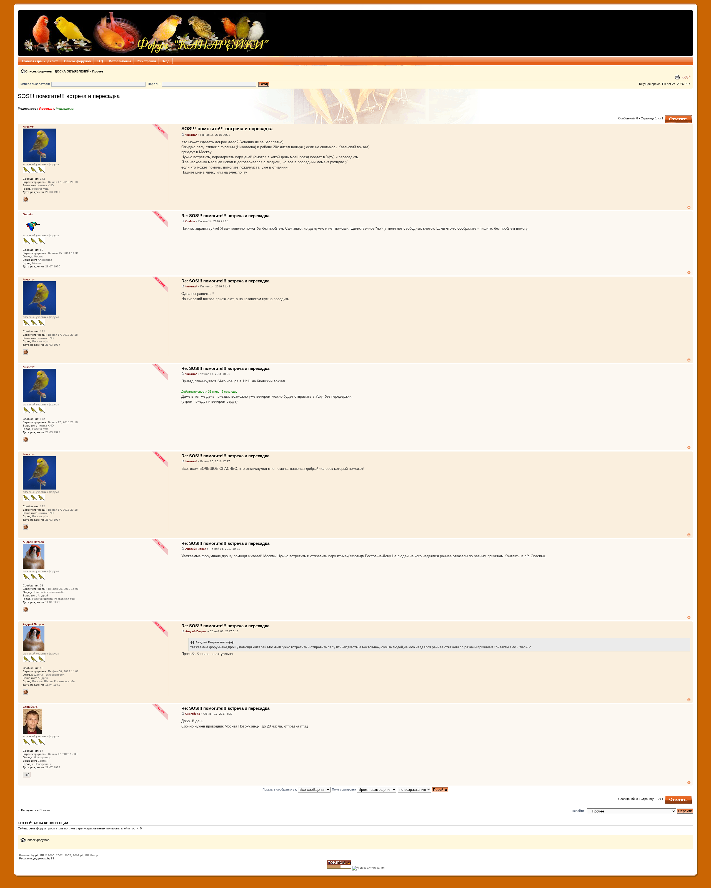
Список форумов (77, 61)
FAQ (100, 61)
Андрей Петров (195, 548)
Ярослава (46, 108)
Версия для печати (678, 77)
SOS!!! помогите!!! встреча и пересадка (69, 96)
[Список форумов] (145, 33)
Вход (165, 61)
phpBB (39, 855)
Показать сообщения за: (280, 789)
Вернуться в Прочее (35, 810)
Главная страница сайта (40, 61)
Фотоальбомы (120, 61)
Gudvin (190, 221)
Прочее (97, 71)
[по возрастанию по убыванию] (423, 789)
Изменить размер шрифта (686, 77)
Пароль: (154, 84)
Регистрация (146, 61)
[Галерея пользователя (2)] (27, 774)
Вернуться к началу (688, 207)
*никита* (191, 134)
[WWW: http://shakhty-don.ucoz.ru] (25, 609)
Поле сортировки (344, 789)
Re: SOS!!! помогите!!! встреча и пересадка (225, 215)
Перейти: (578, 810)
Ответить (671, 117)
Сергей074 (192, 713)
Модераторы (65, 108)
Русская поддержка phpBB (36, 858)
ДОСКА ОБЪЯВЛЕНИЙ (72, 71)
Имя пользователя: (35, 84)
